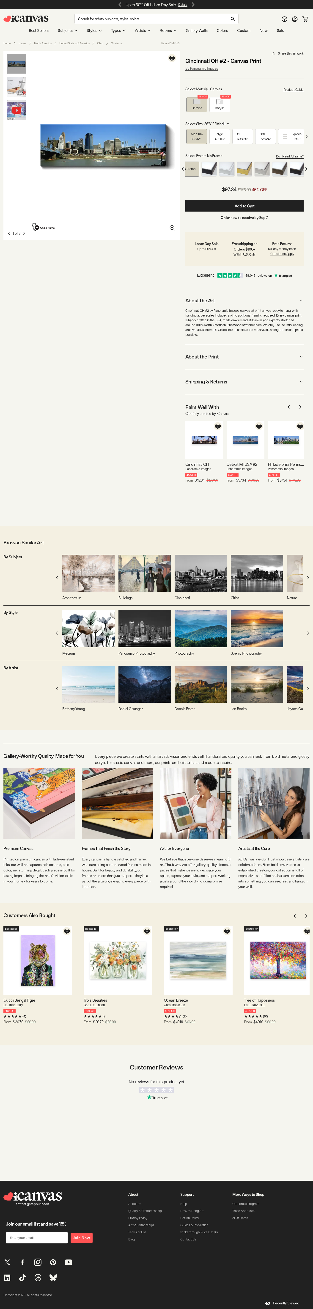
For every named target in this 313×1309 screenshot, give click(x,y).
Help (183, 1204)
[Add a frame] (43, 227)
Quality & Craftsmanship (145, 1211)
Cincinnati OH (197, 464)
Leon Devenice (254, 1005)
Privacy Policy (137, 1218)
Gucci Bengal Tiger (19, 1000)
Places (22, 43)
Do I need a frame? (290, 156)
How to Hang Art (192, 1211)
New (263, 30)
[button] (197, 104)
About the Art (200, 300)
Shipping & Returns (206, 382)
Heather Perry (13, 1005)
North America (43, 43)
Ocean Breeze (176, 1000)
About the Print (202, 357)
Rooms (166, 30)
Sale (280, 30)
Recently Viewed (286, 1303)
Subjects (65, 30)
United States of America (74, 43)
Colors (222, 30)
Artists (140, 30)
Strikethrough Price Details (199, 1232)
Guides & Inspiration (194, 1225)
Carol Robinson (94, 1005)
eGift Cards (240, 1218)
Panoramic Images (198, 469)
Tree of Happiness (259, 1000)
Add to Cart (245, 206)
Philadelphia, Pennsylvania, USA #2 (287, 464)
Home (7, 43)
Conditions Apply (282, 254)
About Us (134, 1204)
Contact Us (188, 1239)
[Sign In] (295, 18)
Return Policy (189, 1218)
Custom (243, 30)
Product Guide (293, 89)
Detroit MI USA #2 (242, 464)
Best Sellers (39, 30)
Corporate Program (245, 1204)
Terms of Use (137, 1232)
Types (116, 30)
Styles (92, 30)
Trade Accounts (243, 1211)
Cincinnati (117, 43)
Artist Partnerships (141, 1225)
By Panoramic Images (201, 68)
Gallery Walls (197, 30)
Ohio (100, 43)
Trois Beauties (95, 1000)
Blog (131, 1239)
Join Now (81, 1238)
